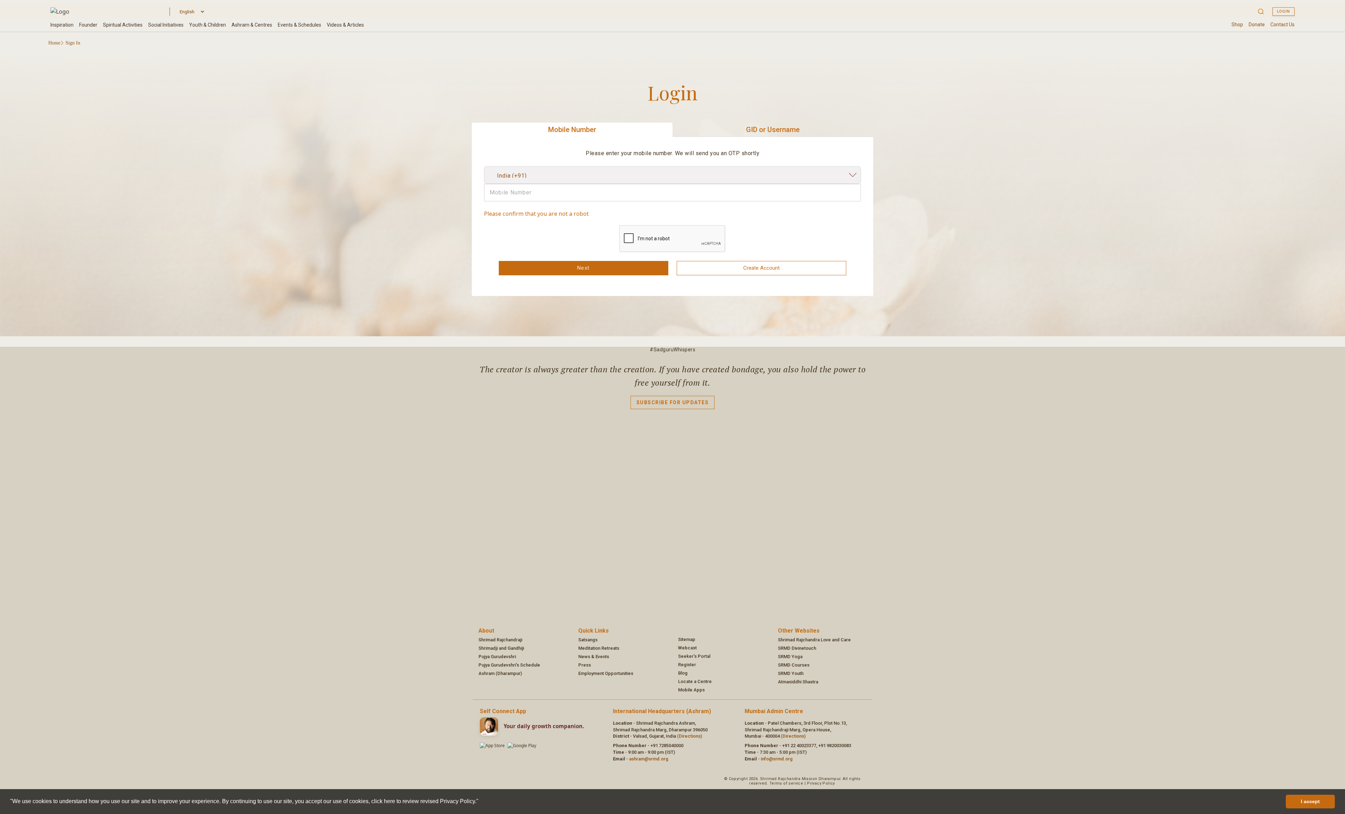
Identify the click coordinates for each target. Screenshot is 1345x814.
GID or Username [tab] (773, 129)
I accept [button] (1310, 801)
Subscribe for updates (672, 402)
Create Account (761, 268)
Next (583, 268)
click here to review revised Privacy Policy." (424, 801)
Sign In (72, 43)
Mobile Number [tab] (572, 129)
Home (54, 43)
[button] (481, 802)
